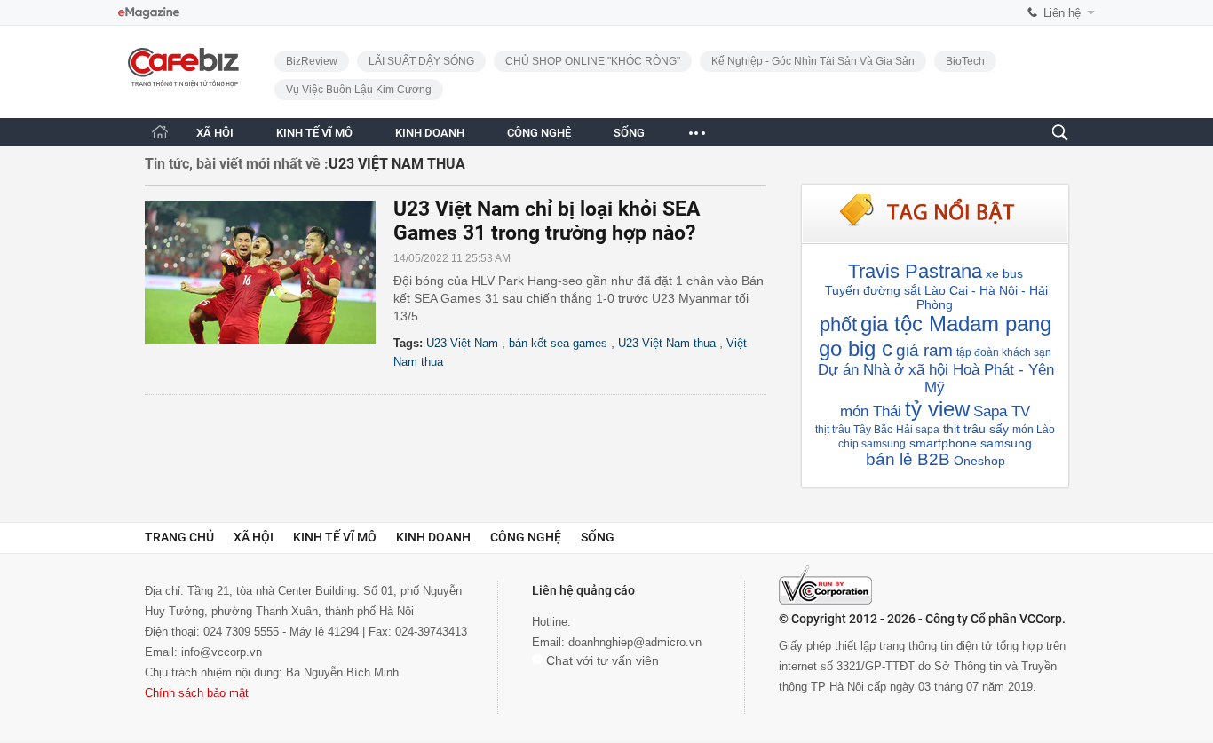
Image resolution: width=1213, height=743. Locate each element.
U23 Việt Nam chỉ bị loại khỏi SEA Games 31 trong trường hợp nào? (546, 221)
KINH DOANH (429, 132)
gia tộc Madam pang (955, 324)
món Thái (870, 411)
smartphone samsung (970, 443)
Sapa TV (1001, 411)
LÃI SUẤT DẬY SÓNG (421, 61)
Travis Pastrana (915, 271)
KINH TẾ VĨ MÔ (314, 132)
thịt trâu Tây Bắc (853, 429)
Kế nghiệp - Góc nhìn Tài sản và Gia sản (813, 61)
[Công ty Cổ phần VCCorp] (825, 585)
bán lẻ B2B (908, 459)
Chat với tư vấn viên (601, 660)
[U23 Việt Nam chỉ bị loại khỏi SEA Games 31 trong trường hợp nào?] (269, 272)
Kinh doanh (433, 537)
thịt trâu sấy (976, 429)
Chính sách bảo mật (197, 693)
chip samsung (872, 444)
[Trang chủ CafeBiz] (160, 131)
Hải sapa (917, 429)
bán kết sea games (558, 343)
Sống (597, 537)
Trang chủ (179, 537)
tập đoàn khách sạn (1003, 352)
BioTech (965, 61)
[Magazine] (148, 13)
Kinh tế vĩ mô (335, 537)
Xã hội (254, 537)
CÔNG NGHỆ (539, 132)
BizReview (311, 61)
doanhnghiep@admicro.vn (635, 642)
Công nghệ (525, 537)
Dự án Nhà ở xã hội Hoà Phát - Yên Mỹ (936, 378)
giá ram (924, 350)
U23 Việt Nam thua (667, 343)
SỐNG (629, 132)
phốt (838, 324)
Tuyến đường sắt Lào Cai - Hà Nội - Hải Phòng (936, 297)
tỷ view (937, 409)
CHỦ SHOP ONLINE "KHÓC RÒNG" (592, 61)
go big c (855, 348)
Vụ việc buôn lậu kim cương (359, 89)
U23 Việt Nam (462, 343)
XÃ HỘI (215, 132)
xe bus (1004, 273)
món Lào (1033, 429)
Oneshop (979, 461)
